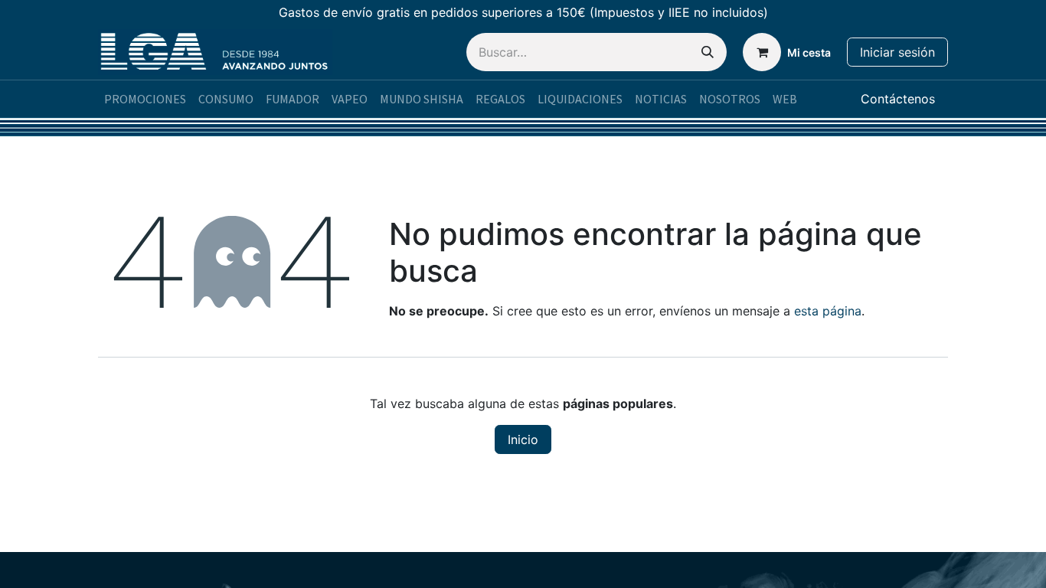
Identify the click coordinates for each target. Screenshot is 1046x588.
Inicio (523, 439)
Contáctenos (898, 98)
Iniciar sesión (897, 52)
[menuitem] (145, 98)
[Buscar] (707, 52)
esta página (827, 310)
